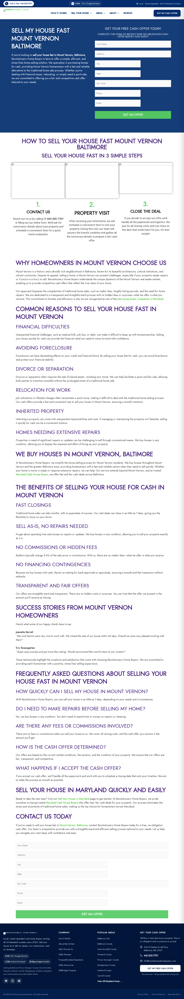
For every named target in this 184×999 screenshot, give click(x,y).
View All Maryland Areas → (109, 981)
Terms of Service (158, 994)
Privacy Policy (143, 994)
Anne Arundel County (106, 949)
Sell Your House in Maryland (73, 799)
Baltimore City (103, 938)
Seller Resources (66, 965)
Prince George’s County (108, 959)
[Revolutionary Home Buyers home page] (16, 13)
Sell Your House (80, 13)
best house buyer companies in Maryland (140, 299)
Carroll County (103, 975)
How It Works (59, 13)
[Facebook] (6, 980)
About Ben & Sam (66, 943)
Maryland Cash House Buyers (32, 474)
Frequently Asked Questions (71, 959)
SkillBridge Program (67, 970)
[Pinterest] (19, 980)
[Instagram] (12, 980)
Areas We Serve (174, 994)
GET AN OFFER (133, 115)
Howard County (104, 954)
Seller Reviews (65, 954)
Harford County (104, 970)
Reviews (128, 13)
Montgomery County (106, 965)
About (113, 13)
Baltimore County (104, 943)
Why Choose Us (66, 949)
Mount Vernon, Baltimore (73, 825)
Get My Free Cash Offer (160, 968)
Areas (99, 13)
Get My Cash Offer (167, 13)
